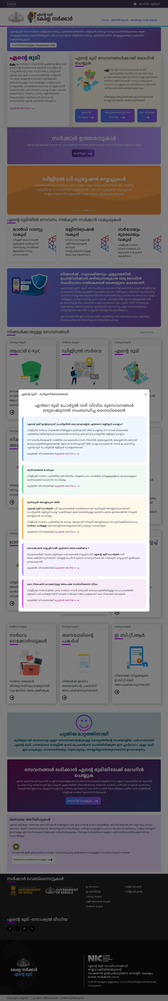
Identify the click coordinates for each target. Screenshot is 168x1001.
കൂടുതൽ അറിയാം (65, 453)
